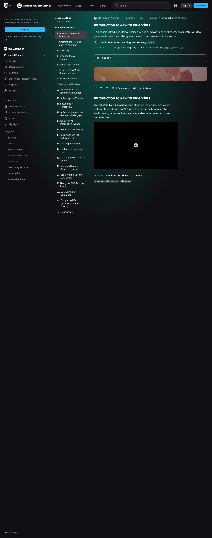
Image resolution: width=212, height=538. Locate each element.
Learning (142, 18)
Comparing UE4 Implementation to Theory (70, 203)
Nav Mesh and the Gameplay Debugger (70, 91)
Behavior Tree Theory (72, 129)
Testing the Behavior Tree (71, 150)
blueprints (125, 181)
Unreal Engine (130, 18)
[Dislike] (107, 88)
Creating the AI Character (67, 57)
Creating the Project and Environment (70, 43)
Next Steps (67, 212)
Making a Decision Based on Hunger (70, 168)
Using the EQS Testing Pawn (72, 185)
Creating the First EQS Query (72, 159)
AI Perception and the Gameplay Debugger (71, 114)
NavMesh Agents (68, 78)
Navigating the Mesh (70, 84)
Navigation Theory (69, 64)
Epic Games (153, 18)
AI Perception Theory (72, 98)
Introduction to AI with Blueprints (70, 35)
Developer (104, 18)
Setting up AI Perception (67, 105)
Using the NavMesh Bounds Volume (69, 71)
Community (117, 18)
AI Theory (64, 50)
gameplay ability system (106, 181)
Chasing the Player (70, 143)
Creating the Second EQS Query (72, 176)
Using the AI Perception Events (70, 122)
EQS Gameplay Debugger (68, 193)
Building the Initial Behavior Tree (70, 136)
